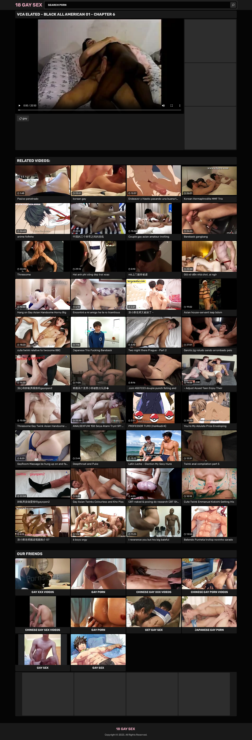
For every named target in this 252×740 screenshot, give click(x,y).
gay (24, 118)
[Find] (233, 5)
